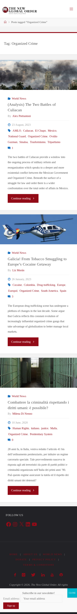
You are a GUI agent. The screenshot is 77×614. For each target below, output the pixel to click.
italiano (35, 428)
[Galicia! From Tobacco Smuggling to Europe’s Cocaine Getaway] (38, 229)
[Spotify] (61, 575)
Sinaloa (23, 142)
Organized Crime (37, 136)
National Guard (17, 136)
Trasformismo (37, 142)
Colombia (29, 285)
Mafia (53, 428)
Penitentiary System (41, 434)
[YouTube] (52, 575)
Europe (61, 285)
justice (44, 428)
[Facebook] (15, 575)
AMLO (17, 130)
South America (49, 290)
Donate (21, 559)
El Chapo (40, 130)
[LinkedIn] (43, 575)
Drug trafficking (46, 285)
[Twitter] (33, 575)
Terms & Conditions (38, 565)
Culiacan (28, 130)
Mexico (52, 130)
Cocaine (17, 285)
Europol (12, 290)
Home (13, 554)
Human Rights (21, 428)
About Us (30, 554)
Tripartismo (53, 142)
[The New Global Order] (19, 9)
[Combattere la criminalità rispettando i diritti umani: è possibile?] (38, 373)
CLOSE (72, 593)
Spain (63, 290)
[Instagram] (23, 575)
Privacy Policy (44, 559)
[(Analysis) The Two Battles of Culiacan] (38, 75)
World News (19, 98)
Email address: (11, 598)
